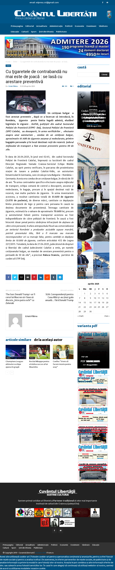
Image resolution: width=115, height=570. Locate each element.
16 (90, 302)
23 (90, 307)
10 (95, 298)
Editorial (30, 26)
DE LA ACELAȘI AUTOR (48, 339)
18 (99, 302)
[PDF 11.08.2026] (93, 424)
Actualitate (41, 26)
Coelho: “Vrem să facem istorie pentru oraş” (62, 364)
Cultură (24, 32)
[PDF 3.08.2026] (93, 462)
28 (79, 311)
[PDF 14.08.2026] (93, 387)
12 (103, 298)
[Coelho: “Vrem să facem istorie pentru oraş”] (63, 352)
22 (85, 307)
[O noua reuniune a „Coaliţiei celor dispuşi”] (93, 185)
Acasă (8, 61)
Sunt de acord (52, 568)
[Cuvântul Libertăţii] (57, 14)
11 (99, 298)
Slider (15, 61)
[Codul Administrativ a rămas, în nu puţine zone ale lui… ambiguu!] (93, 147)
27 (107, 307)
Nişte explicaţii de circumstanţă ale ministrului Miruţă (93, 118)
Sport (33, 32)
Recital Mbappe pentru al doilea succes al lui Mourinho (39, 364)
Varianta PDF (87, 326)
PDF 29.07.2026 (90, 361)
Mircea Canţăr (93, 124)
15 (85, 302)
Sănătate (103, 26)
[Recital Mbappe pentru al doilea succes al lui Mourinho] (39, 352)
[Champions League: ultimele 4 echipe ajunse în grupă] (16, 352)
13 (107, 298)
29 (85, 311)
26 (103, 307)
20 (107, 302)
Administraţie (56, 26)
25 (99, 307)
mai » (106, 316)
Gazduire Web (40, 553)
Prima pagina (17, 26)
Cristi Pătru (13, 86)
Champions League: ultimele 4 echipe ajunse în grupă (14, 364)
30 (90, 311)
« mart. (81, 316)
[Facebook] (103, 2)
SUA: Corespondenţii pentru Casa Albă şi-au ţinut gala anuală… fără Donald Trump (59, 297)
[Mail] (107, 2)
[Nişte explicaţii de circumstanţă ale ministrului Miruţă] (93, 260)
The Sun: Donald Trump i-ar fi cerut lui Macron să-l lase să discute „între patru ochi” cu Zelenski (20, 299)
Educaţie (15, 32)
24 (95, 307)
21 (79, 307)
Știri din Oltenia (46, 32)
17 (95, 302)
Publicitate (61, 32)
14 (79, 302)
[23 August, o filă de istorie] (93, 222)
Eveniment (91, 26)
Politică (68, 26)
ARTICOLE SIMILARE (18, 339)
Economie (79, 26)
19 (103, 302)
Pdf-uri (84, 357)
